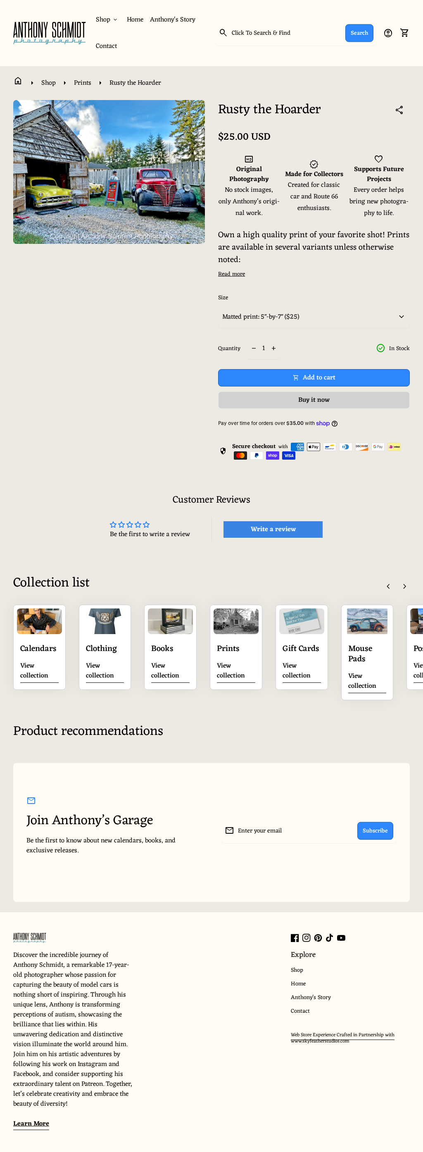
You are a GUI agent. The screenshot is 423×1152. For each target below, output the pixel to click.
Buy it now (314, 400)
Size (223, 298)
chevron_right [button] (405, 587)
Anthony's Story (172, 20)
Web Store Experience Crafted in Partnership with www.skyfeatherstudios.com (342, 1038)
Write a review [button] (273, 529)
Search (359, 33)
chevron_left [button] (388, 587)
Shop (48, 83)
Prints (82, 83)
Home (135, 20)
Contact (106, 46)
